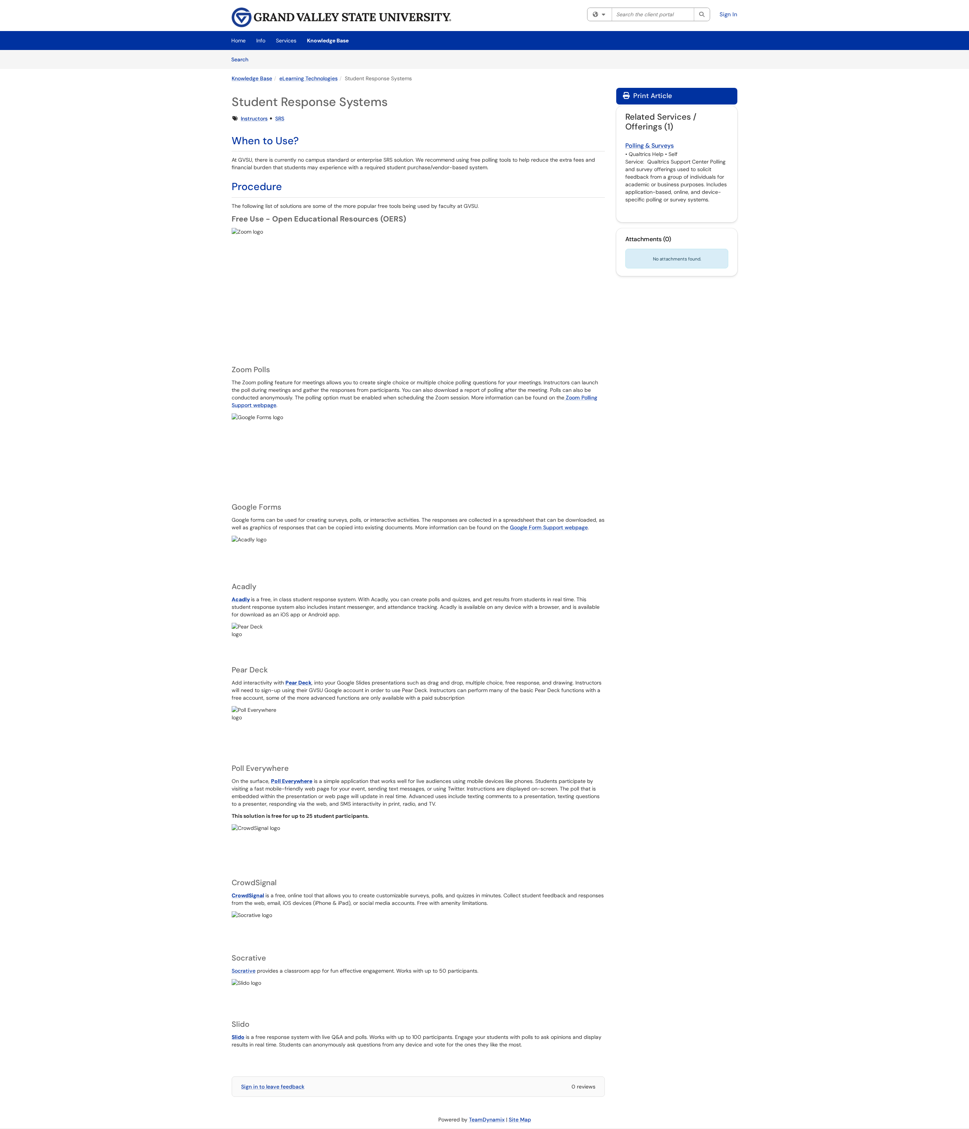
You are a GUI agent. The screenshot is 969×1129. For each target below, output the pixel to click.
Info (260, 40)
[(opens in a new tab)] (341, 17)
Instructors (254, 118)
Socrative (243, 970)
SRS (279, 118)
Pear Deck (298, 682)
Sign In (728, 14)
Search (242, 59)
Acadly (241, 599)
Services (286, 40)
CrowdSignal (248, 895)
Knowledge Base (328, 40)
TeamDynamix (487, 1119)
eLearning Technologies (308, 78)
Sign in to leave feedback (272, 1086)
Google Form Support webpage (549, 527)
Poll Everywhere (291, 781)
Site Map (520, 1119)
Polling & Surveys (649, 146)
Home (238, 40)
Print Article (651, 95)
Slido (238, 1037)
